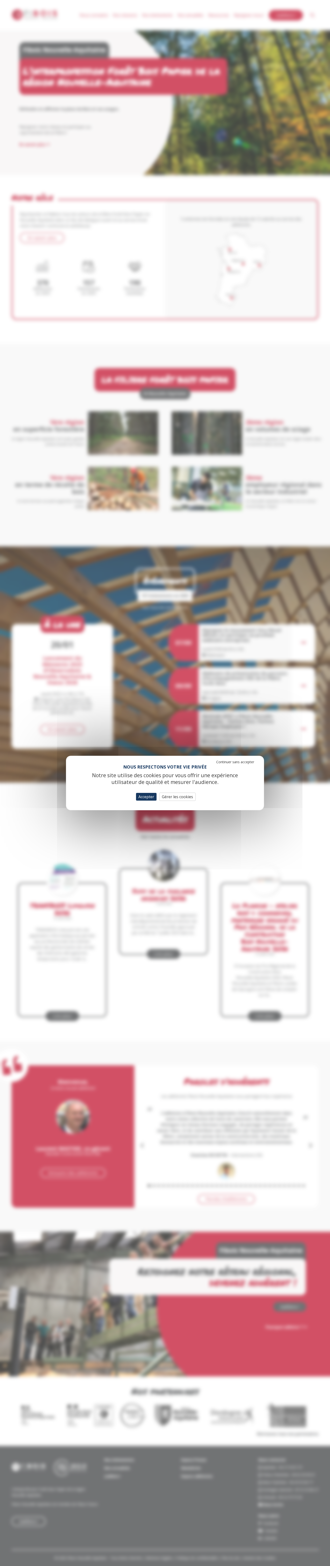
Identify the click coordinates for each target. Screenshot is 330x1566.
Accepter (146, 796)
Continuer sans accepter (235, 762)
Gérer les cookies (177, 796)
